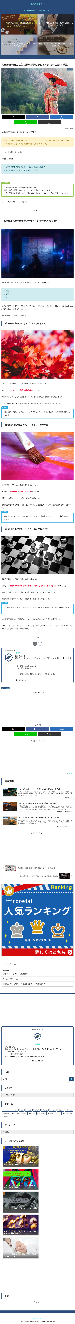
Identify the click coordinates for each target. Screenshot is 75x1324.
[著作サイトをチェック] (16, 680)
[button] (49, 122)
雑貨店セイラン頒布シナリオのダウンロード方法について (24, 984)
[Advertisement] (37, 707)
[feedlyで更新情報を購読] (22, 680)
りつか (18, 653)
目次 (35, 210)
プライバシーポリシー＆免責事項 (15, 974)
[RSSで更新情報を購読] (25, 680)
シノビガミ (6, 688)
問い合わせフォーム (10, 979)
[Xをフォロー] (19, 680)
